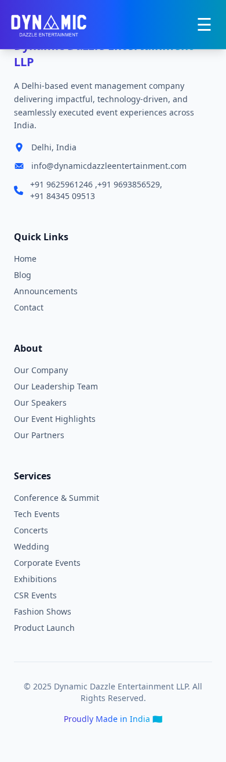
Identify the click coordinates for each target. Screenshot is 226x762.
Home (25, 258)
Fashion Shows (42, 611)
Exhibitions (35, 578)
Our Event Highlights (55, 418)
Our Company (41, 369)
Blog (22, 274)
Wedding (31, 546)
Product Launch (44, 627)
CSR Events (35, 595)
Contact (28, 307)
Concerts (31, 530)
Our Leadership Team (56, 386)
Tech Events (37, 513)
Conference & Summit (56, 497)
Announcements (46, 291)
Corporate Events (47, 562)
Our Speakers (40, 402)
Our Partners (39, 434)
